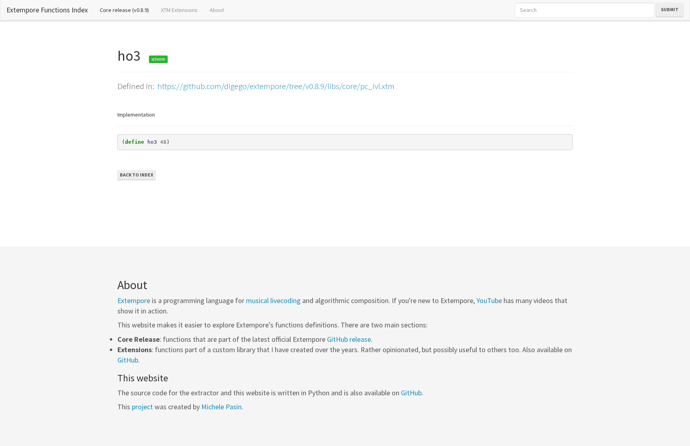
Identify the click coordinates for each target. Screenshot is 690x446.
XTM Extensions (179, 10)
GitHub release (349, 339)
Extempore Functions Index (47, 9)
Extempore (133, 300)
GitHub (127, 360)
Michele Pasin (221, 406)
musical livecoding (273, 300)
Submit (669, 9)
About (217, 10)
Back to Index (136, 175)
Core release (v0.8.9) (127, 10)
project (142, 406)
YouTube (489, 300)
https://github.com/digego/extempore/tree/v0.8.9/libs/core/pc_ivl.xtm (276, 86)
